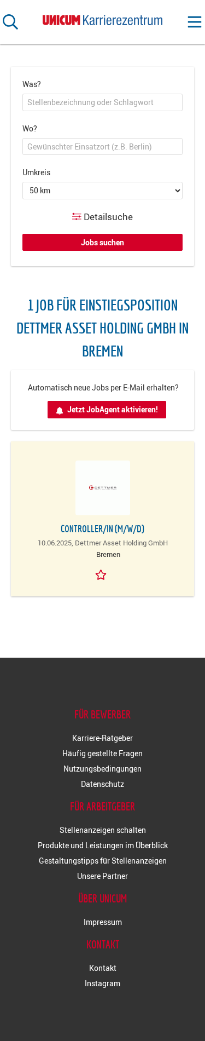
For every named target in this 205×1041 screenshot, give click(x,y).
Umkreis (36, 172)
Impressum (103, 922)
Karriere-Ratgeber (102, 738)
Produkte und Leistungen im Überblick (103, 845)
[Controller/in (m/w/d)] (102, 488)
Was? (31, 84)
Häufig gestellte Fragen (102, 753)
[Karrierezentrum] (103, 18)
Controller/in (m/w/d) (102, 528)
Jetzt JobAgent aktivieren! (112, 409)
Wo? (29, 128)
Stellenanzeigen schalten (103, 830)
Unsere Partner (102, 876)
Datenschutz (102, 784)
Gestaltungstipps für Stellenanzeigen (103, 860)
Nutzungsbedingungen (102, 768)
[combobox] (102, 102)
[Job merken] (102, 574)
